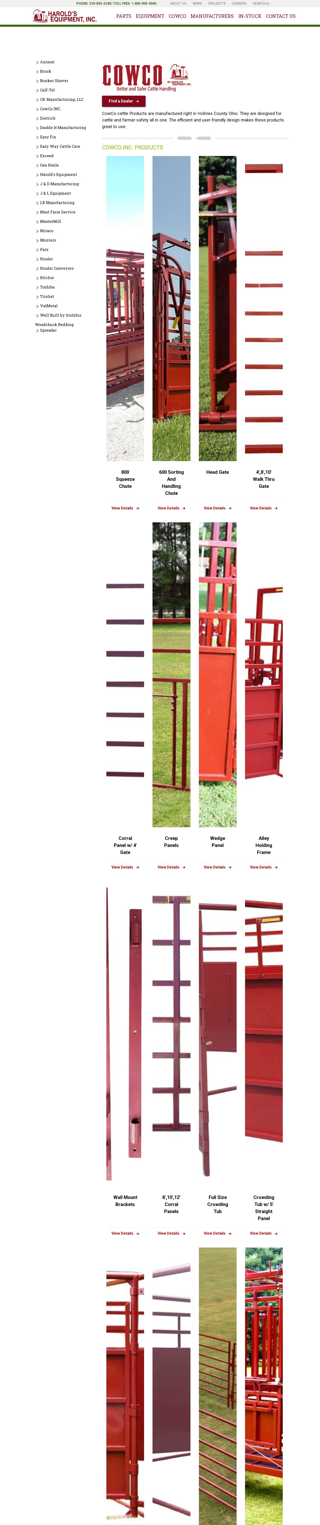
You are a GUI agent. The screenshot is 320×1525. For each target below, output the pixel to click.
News (197, 3)
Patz (44, 249)
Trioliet (47, 296)
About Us (178, 3)
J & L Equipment (55, 193)
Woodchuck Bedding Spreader (54, 327)
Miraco (46, 230)
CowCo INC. (50, 108)
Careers (239, 3)
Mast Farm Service (57, 211)
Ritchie (47, 277)
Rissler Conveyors (57, 268)
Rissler (46, 258)
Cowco (177, 16)
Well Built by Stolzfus (60, 315)
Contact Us (281, 16)
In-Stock (249, 16)
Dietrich (48, 118)
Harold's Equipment (58, 174)
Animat (47, 61)
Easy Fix (48, 136)
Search (259, 3)
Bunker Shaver (54, 80)
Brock (45, 71)
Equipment (150, 16)
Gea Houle (49, 165)
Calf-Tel (47, 89)
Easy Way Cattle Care (60, 146)
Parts (123, 16)
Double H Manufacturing (63, 127)
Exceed (47, 155)
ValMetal (49, 305)
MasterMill (50, 221)
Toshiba (47, 287)
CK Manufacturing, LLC (61, 99)
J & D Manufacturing (59, 183)
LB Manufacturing (57, 202)
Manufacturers (212, 16)
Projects (217, 3)
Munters (48, 240)
